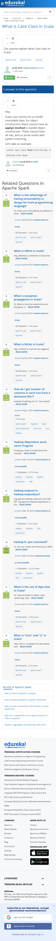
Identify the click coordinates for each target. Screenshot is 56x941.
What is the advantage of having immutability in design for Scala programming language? (33, 200)
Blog (6, 842)
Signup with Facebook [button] (24, 926)
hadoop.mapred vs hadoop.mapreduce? (27, 492)
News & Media (10, 829)
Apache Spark (30, 68)
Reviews (7, 833)
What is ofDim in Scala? (29, 251)
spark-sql (37, 428)
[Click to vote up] (7, 38)
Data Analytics (42, 459)
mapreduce (20, 481)
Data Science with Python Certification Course (23, 765)
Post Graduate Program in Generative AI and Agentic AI (27, 784)
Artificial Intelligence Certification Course (21, 769)
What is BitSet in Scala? (29, 344)
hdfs (31, 481)
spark (44, 424)
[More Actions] (49, 77)
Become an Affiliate (38, 833)
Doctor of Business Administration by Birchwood (25, 788)
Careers (33, 825)
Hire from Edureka (38, 842)
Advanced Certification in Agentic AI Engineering (24, 756)
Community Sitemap (13, 859)
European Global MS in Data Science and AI (22, 810)
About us (8, 825)
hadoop (19, 433)
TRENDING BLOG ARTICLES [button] (18, 884)
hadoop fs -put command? (31, 542)
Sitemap (7, 850)
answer (10, 77)
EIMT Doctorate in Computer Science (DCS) (22, 814)
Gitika (35, 162)
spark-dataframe (22, 428)
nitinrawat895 (21, 466)
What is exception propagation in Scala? (28, 297)
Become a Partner (37, 837)
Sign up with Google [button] (23, 917)
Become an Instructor (39, 829)
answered (16, 162)
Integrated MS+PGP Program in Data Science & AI (25, 793)
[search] (50, 11)
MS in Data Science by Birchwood (18, 797)
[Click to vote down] (7, 43)
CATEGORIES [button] (10, 878)
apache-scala (10, 60)
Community (9, 846)
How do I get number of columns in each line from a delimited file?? (32, 392)
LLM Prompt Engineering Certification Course (23, 760)
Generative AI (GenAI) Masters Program (21, 780)
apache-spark (25, 60)
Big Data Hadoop (43, 556)
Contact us (8, 837)
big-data (39, 60)
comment (24, 77)
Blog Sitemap (10, 855)
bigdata (40, 477)
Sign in (40, 934)
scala (47, 428)
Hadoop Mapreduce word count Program (30, 443)
